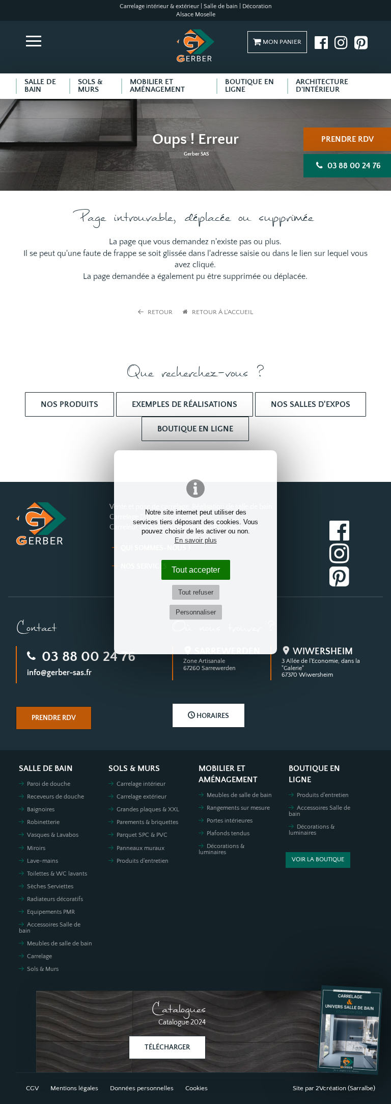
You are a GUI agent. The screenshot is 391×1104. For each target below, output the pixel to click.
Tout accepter (196, 569)
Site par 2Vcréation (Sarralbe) (334, 1088)
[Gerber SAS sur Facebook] (321, 42)
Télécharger (167, 1047)
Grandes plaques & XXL (148, 809)
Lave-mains (42, 861)
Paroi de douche (48, 784)
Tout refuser (195, 592)
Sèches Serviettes (50, 886)
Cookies (196, 1088)
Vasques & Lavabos (52, 835)
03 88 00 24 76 (86, 656)
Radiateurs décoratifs (55, 899)
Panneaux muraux (140, 848)
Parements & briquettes (147, 822)
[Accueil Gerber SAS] (195, 45)
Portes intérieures (230, 820)
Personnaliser (196, 612)
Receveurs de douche (55, 796)
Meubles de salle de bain (59, 943)
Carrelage (39, 956)
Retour (159, 312)
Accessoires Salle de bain (49, 927)
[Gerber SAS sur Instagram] (341, 42)
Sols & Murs (43, 969)
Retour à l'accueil (221, 312)
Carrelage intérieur (141, 784)
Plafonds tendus (228, 833)
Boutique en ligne (195, 428)
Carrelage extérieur (141, 796)
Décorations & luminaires (221, 849)
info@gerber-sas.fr (59, 672)
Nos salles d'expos (310, 404)
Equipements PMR (51, 912)
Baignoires (40, 809)
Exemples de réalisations (184, 404)
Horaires (212, 716)
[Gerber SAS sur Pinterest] (361, 42)
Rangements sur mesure (238, 808)
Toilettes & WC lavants (57, 873)
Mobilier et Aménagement (228, 774)
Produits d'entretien (143, 861)
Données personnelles (142, 1088)
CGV (32, 1088)
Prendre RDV (347, 139)
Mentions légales (74, 1088)
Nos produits (69, 404)
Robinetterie (43, 822)
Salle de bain (46, 768)
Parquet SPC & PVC (142, 835)
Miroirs (36, 848)
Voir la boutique (318, 859)
